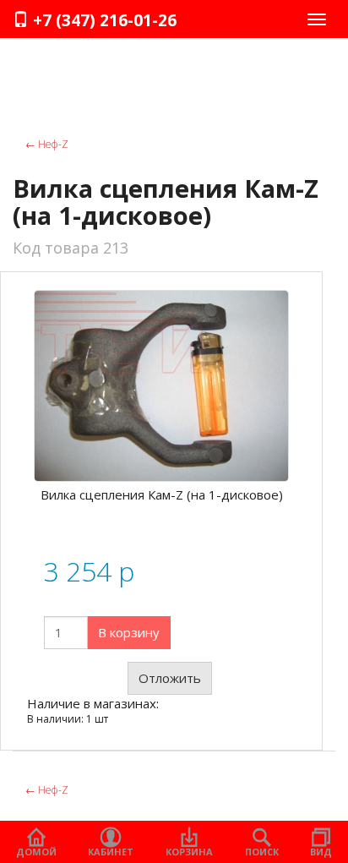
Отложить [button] (170, 677)
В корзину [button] (129, 632)
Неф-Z (46, 144)
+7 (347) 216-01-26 (103, 20)
